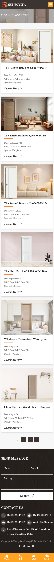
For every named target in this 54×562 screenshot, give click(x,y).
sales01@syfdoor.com (43, 522)
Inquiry (47, 559)
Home (16, 15)
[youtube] (34, 546)
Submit (24, 495)
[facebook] (20, 546)
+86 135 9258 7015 (16, 515)
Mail (34, 559)
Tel (20, 559)
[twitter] (25, 546)
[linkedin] (29, 546)
